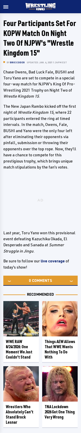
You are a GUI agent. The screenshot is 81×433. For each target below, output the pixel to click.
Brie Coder (17, 62)
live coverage (53, 260)
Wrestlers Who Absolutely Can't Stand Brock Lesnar (19, 414)
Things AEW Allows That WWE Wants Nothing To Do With (60, 349)
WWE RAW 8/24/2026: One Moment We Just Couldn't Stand (19, 349)
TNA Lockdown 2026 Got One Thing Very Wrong (60, 412)
